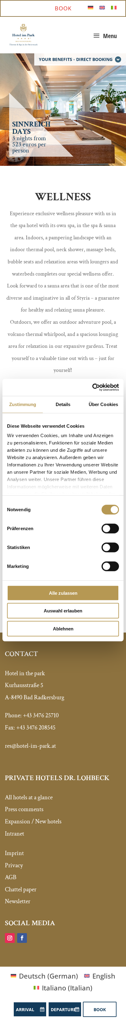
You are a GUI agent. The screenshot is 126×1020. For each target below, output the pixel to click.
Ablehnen (63, 628)
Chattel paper (20, 889)
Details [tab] (63, 404)
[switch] (110, 528)
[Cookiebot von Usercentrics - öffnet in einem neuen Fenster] (92, 387)
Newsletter (17, 901)
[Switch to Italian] (114, 7)
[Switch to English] (102, 7)
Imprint (14, 853)
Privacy (14, 865)
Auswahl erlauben (63, 610)
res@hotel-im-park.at (30, 746)
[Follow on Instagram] (10, 938)
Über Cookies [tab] (103, 404)
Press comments (24, 809)
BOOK (63, 8)
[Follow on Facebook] (22, 938)
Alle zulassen (63, 592)
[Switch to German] (90, 7)
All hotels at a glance (29, 797)
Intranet (14, 834)
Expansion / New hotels (33, 822)
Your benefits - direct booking (76, 59)
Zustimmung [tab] (22, 404)
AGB (11, 877)
